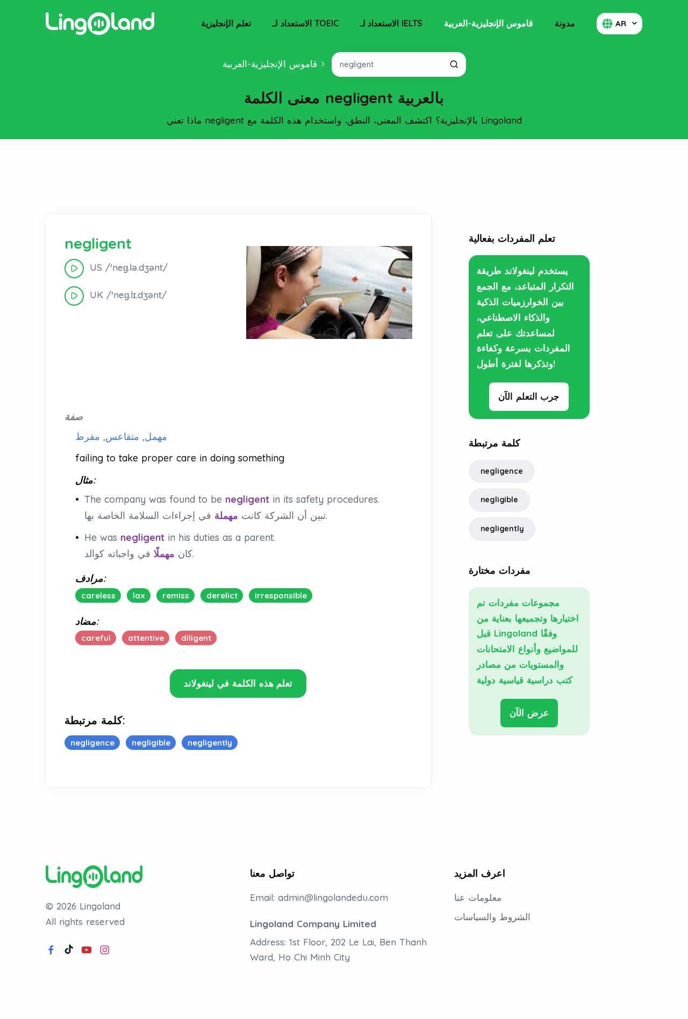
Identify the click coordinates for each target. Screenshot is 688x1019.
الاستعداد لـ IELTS (391, 23)
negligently (502, 528)
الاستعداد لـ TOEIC (306, 23)
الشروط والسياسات (492, 916)
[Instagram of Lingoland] (104, 950)
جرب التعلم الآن (529, 396)
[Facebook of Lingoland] (51, 950)
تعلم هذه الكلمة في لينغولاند (238, 683)
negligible (499, 499)
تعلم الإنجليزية (226, 23)
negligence (502, 471)
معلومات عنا (477, 897)
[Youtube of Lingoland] (86, 950)
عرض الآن (529, 712)
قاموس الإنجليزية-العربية (488, 23)
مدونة (565, 23)
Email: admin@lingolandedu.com (319, 897)
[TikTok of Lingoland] (69, 950)
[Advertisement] (344, 177)
